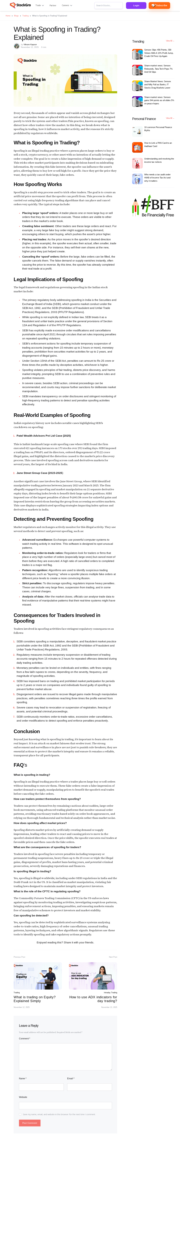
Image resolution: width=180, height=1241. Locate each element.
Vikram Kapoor (30, 44)
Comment (24, 1038)
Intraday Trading (110, 993)
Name (22, 1078)
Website (23, 1097)
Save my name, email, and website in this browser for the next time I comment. (59, 1114)
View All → (170, 41)
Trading (17, 993)
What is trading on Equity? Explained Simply (35, 999)
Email (70, 1078)
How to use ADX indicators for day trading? (93, 999)
